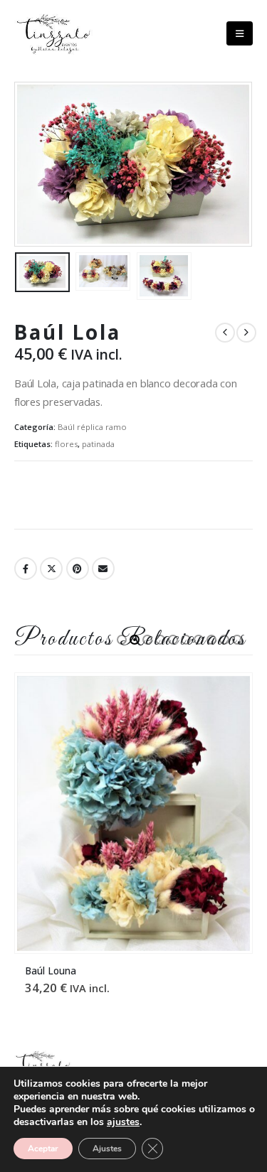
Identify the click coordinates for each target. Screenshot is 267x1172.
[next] (246, 333)
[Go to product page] (133, 813)
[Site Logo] (53, 34)
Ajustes (107, 1148)
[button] (239, 33)
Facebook (25, 568)
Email (103, 568)
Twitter (51, 568)
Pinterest (77, 568)
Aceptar (43, 1148)
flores (66, 444)
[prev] (225, 333)
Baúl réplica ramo (92, 426)
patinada (98, 444)
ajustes (123, 1122)
